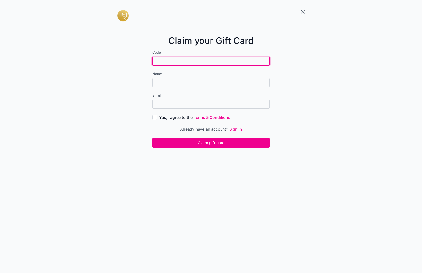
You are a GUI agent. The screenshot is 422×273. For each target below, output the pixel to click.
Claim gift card (211, 142)
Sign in (235, 129)
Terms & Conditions (212, 117)
